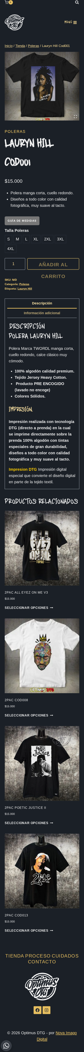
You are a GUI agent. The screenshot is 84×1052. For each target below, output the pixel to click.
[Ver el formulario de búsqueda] (77, 2)
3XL (60, 239)
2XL (47, 239)
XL (35, 239)
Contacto (42, 961)
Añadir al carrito (53, 266)
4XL (10, 249)
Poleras (15, 131)
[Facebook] (37, 1010)
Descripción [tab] (42, 303)
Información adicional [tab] (42, 313)
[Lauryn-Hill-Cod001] (42, 86)
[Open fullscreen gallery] (75, 116)
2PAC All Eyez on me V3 (26, 592)
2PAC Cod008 (16, 700)
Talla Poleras (17, 230)
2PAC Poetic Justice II (25, 807)
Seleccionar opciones (26, 607)
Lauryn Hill (25, 288)
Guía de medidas (22, 220)
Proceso (38, 955)
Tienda (14, 955)
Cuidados (65, 955)
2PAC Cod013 (16, 915)
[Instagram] (46, 1010)
